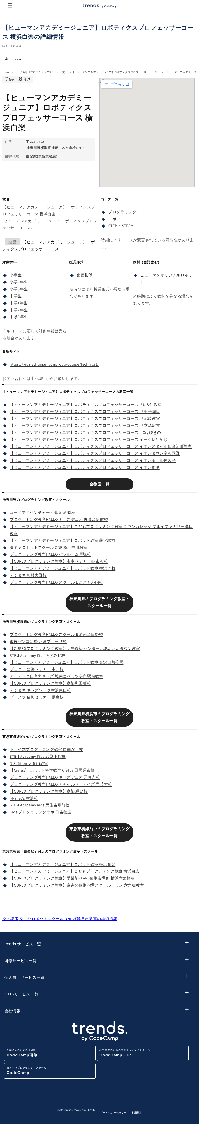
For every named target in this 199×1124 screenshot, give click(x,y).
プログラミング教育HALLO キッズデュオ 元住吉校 (55, 777)
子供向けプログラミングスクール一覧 (42, 72)
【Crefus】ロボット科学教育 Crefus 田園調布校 (52, 770)
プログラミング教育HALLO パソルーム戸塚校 (50, 554)
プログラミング (122, 211)
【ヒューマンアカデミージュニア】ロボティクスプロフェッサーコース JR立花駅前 (85, 425)
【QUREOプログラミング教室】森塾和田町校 (50, 683)
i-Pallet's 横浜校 (24, 798)
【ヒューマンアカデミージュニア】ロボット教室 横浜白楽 (62, 864)
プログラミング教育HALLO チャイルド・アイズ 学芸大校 (61, 784)
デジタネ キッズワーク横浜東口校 (40, 690)
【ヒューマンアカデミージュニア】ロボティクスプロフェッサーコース (114, 72)
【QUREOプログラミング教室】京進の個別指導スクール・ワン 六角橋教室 (77, 885)
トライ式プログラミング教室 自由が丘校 (46, 749)
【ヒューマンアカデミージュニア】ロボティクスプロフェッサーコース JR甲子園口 (85, 411)
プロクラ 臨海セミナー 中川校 (37, 669)
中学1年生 (19, 303)
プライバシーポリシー (113, 1112)
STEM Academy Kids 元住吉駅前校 (39, 805)
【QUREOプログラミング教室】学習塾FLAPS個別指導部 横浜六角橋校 (72, 878)
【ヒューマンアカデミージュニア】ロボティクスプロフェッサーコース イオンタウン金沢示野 (95, 453)
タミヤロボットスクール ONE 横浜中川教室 (48, 547)
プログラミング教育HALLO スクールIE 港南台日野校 (56, 634)
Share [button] (17, 60)
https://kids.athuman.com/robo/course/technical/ (54, 364)
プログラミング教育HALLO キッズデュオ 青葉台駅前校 (59, 519)
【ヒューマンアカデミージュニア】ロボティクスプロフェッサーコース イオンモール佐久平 (93, 460)
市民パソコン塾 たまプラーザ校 (38, 641)
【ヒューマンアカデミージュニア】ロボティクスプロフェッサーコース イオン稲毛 (85, 467)
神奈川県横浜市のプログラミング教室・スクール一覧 (99, 717)
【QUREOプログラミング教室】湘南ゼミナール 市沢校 (59, 561)
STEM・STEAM (121, 225)
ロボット (116, 219)
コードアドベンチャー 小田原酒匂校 (42, 512)
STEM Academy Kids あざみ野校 (38, 655)
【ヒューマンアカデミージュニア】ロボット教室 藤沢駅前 (62, 540)
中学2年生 (19, 310)
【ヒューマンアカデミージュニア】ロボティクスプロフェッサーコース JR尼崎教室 (85, 418)
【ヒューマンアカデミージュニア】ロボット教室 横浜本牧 (62, 568)
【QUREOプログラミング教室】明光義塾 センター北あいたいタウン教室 (75, 648)
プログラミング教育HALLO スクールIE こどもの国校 (56, 582)
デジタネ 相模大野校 (28, 575)
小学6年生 (19, 288)
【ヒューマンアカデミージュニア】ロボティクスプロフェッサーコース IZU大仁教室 (86, 404)
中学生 (16, 295)
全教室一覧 (100, 484)
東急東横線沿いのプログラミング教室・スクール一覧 (99, 832)
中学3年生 (19, 316)
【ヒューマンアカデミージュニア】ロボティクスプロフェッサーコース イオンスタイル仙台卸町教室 (101, 446)
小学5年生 (19, 281)
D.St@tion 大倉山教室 (29, 763)
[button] (10, 5)
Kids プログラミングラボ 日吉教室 (40, 812)
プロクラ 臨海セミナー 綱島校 (37, 697)
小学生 (16, 275)
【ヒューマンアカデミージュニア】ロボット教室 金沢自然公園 (66, 662)
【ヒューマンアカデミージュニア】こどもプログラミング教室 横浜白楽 (75, 871)
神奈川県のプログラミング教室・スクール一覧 (99, 602)
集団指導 (85, 275)
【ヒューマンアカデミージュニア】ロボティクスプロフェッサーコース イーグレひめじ (89, 439)
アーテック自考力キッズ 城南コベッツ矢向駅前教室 (56, 676)
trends (9, 72)
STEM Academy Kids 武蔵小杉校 (38, 756)
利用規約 (137, 1112)
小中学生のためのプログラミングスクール (125, 1053)
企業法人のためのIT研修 (22, 1053)
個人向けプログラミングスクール (27, 1070)
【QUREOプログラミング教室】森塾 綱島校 (49, 791)
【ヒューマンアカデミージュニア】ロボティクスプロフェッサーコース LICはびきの (85, 432)
